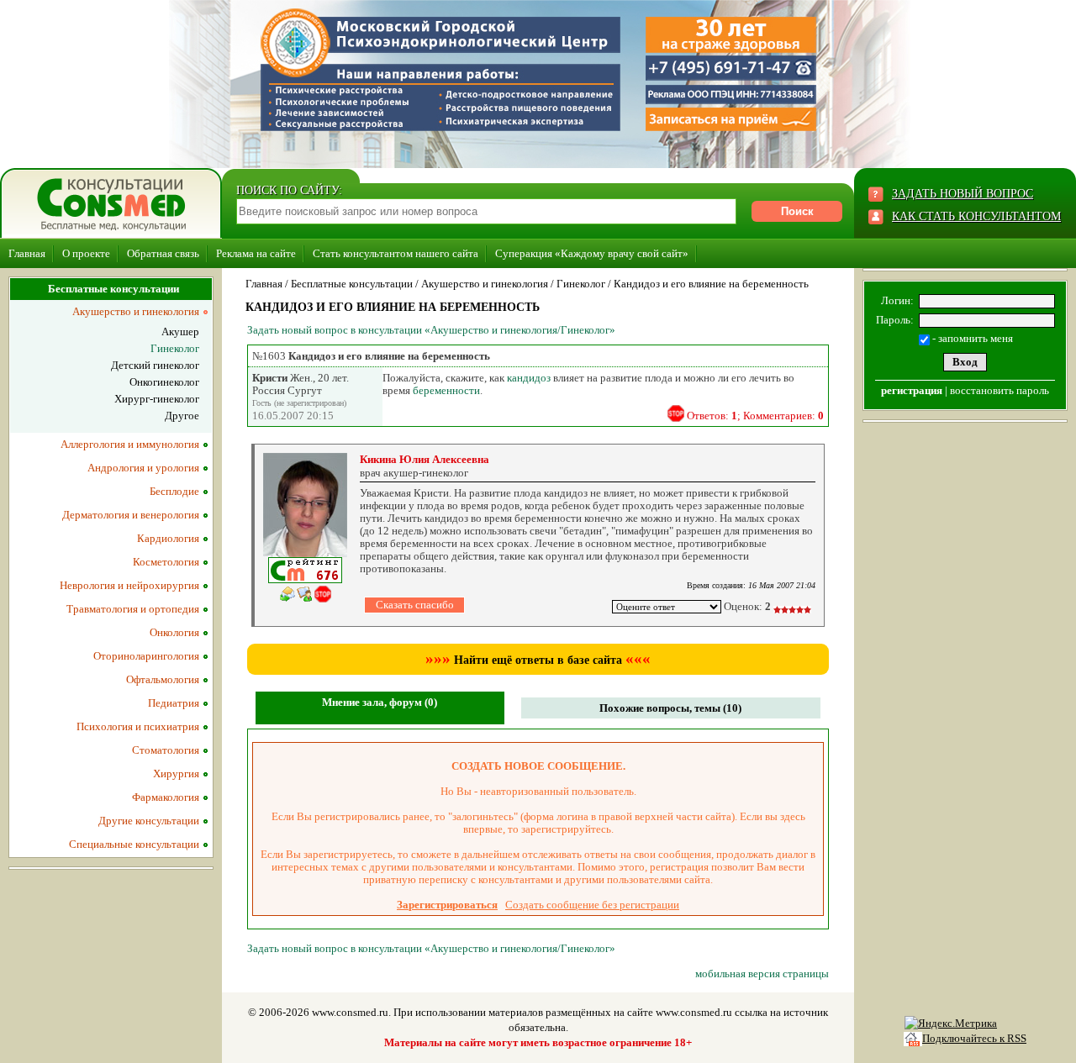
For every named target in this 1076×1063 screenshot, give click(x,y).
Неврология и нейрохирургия (129, 585)
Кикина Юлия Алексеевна (424, 459)
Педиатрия (173, 703)
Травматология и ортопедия (132, 609)
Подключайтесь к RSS (974, 1038)
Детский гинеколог (155, 365)
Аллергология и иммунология (130, 444)
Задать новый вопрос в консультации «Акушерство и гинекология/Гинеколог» (431, 330)
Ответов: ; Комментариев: (755, 415)
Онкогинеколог (164, 382)
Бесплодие (174, 491)
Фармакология (165, 797)
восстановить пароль (999, 390)
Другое (182, 415)
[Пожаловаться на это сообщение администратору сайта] (675, 413)
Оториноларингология (146, 656)
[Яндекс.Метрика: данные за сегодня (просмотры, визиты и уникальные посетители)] (951, 1023)
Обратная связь (163, 253)
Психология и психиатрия (137, 726)
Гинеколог (580, 283)
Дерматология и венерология (130, 514)
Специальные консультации (134, 844)
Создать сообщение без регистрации (592, 904)
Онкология (174, 632)
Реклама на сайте (256, 253)
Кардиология (168, 538)
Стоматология (165, 750)
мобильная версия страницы (762, 973)
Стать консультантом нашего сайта (395, 253)
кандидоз (529, 377)
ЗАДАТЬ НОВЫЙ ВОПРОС (962, 193)
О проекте (86, 253)
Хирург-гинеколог (156, 398)
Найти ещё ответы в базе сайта (538, 660)
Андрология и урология (143, 467)
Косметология (166, 561)
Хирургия (176, 773)
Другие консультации (148, 820)
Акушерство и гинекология (484, 283)
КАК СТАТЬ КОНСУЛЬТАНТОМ (976, 216)
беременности (446, 390)
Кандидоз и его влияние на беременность (711, 283)
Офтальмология (162, 679)
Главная (26, 253)
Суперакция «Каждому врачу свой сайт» (591, 253)
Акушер (180, 331)
